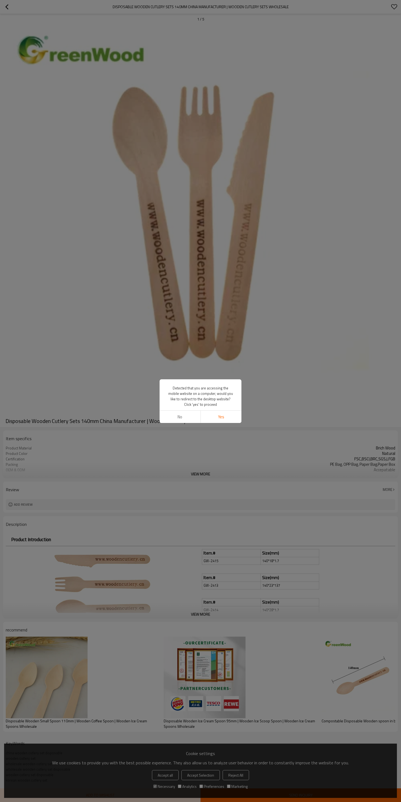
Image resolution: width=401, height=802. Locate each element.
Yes (221, 417)
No (180, 417)
